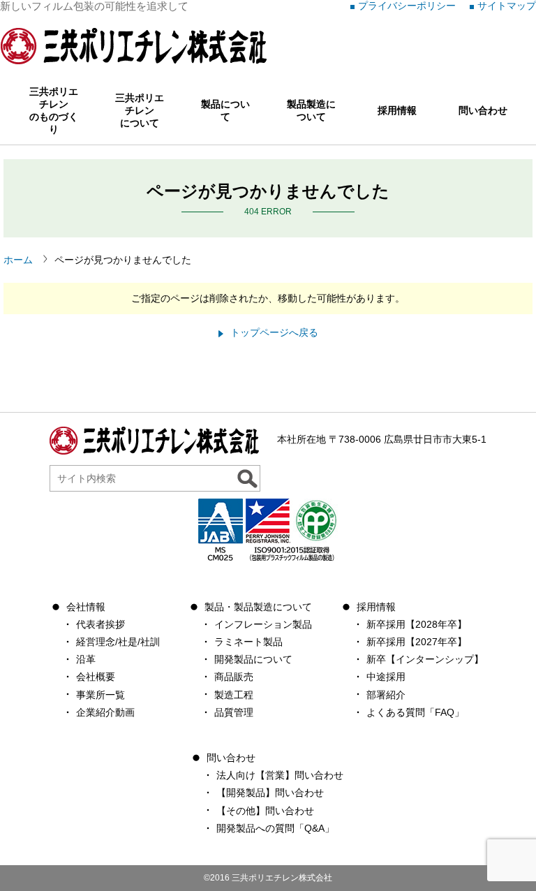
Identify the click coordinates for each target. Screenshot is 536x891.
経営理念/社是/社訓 (118, 641)
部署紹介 (385, 694)
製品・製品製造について (258, 606)
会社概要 (95, 676)
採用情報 (397, 110)
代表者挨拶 (100, 624)
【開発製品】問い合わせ (270, 792)
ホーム (18, 259)
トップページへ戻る (274, 332)
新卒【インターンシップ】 (425, 659)
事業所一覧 (100, 694)
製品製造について (311, 110)
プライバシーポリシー (407, 5)
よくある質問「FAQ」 (415, 712)
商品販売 (233, 676)
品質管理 (233, 712)
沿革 (86, 659)
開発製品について (253, 659)
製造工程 (233, 694)
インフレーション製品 (263, 624)
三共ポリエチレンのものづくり (53, 110)
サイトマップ (506, 5)
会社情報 (85, 606)
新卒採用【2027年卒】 (416, 641)
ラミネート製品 (248, 641)
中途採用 (385, 676)
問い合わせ (483, 110)
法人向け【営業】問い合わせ (279, 775)
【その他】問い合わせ (265, 810)
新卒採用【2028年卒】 (416, 624)
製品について (225, 110)
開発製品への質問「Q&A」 (275, 828)
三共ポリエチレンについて (139, 110)
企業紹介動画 (105, 712)
